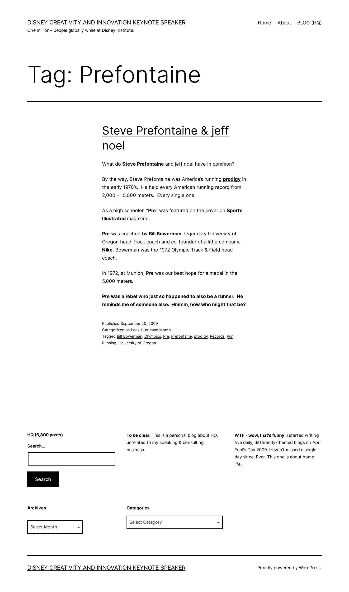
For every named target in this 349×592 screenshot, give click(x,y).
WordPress (310, 567)
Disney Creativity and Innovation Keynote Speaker (106, 22)
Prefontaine (181, 336)
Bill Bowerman (129, 336)
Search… (36, 445)
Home (264, 23)
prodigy (201, 336)
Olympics (152, 336)
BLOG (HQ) (309, 23)
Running (109, 342)
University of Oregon (137, 342)
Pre (166, 336)
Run (230, 336)
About (284, 23)
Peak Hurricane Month (151, 329)
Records (217, 336)
